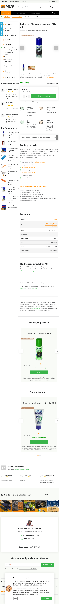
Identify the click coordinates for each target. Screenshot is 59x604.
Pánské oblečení (8, 57)
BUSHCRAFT (8, 40)
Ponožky (6, 54)
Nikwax (51, 102)
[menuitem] (6, 13)
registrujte (34, 271)
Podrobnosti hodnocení (41, 30)
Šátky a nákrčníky (8, 66)
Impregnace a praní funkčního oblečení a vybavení (51, 224)
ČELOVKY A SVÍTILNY (8, 72)
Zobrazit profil (48, 495)
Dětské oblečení (8, 61)
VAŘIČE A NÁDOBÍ (10, 35)
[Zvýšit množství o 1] (29, 96)
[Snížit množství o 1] (24, 96)
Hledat (40, 7)
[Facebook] (31, 547)
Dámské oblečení (8, 59)
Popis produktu (25, 137)
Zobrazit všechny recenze (22, 469)
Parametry (34, 137)
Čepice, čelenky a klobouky (10, 50)
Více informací (34, 594)
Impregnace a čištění (10, 47)
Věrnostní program (14, 1)
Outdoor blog (4, 1)
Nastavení (15, 598)
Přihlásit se (47, 564)
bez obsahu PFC (36, 308)
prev (21, 351)
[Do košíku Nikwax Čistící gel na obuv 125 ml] (39, 372)
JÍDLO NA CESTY (10, 77)
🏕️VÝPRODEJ (9, 24)
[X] (35, 547)
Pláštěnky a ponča (8, 52)
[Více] (54, 13)
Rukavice (6, 63)
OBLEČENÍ (8, 44)
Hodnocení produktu (45, 137)
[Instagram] (39, 547)
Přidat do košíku (43, 96)
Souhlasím (46, 598)
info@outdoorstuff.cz (31, 535)
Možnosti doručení (53, 83)
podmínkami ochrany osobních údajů (28, 569)
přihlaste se (23, 271)
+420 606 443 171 (51, 7)
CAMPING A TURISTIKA (8, 30)
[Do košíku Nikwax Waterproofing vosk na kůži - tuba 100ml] (39, 442)
